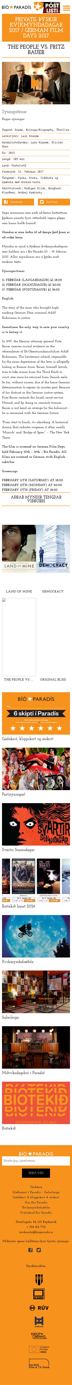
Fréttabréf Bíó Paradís (36, 1212)
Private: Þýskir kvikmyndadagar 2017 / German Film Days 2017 (36, 28)
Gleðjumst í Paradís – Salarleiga (36, 1192)
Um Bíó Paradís (36, 1202)
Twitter (51, 202)
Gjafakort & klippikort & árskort (36, 1197)
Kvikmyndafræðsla (36, 1207)
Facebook (16, 202)
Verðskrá (36, 1187)
